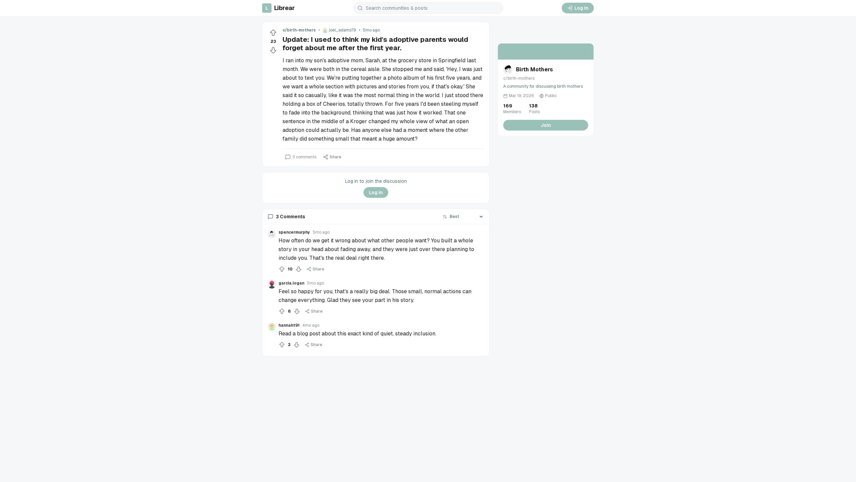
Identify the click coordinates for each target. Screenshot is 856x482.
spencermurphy (294, 232)
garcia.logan (291, 283)
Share (335, 157)
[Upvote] (273, 32)
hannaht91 (289, 325)
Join (546, 125)
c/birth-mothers (299, 30)
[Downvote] (273, 50)
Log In (581, 8)
